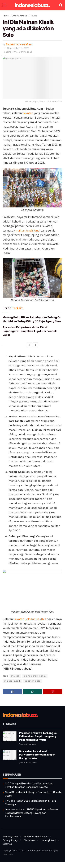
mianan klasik (12, 681)
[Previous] (29, 345)
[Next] (35, 345)
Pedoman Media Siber (36, 836)
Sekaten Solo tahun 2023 (30, 619)
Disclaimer (29, 840)
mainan (15, 676)
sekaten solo (33, 681)
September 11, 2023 (18, 48)
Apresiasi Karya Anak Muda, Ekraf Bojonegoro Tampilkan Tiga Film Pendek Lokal (30, 331)
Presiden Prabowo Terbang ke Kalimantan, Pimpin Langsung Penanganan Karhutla (38, 736)
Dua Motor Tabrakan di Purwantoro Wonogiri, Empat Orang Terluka (37, 755)
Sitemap (7, 844)
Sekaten (28, 113)
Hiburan (33, 16)
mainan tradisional (28, 230)
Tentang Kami (10, 836)
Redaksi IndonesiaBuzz (19, 44)
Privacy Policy (10, 840)
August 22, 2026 (29, 744)
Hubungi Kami (48, 840)
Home (6, 16)
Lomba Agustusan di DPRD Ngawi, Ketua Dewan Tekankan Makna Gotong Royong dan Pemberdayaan (31, 813)
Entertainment (19, 16)
